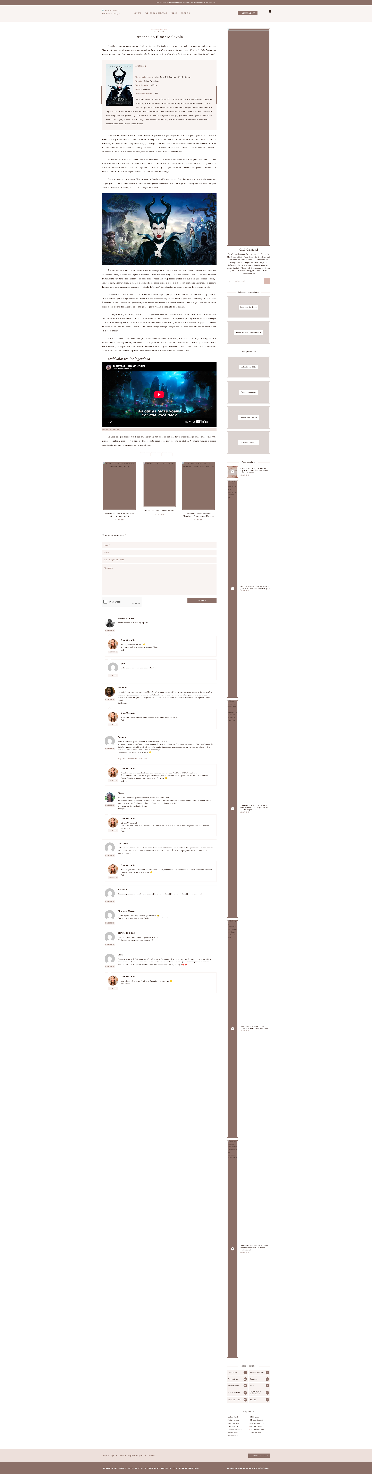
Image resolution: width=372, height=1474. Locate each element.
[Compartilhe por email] (170, 454)
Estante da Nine (233, 1423)
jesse (123, 663)
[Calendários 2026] (248, 367)
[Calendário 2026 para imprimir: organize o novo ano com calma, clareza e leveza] (248, 472)
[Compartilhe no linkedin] (153, 454)
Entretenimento (159, 29)
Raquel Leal (123, 688)
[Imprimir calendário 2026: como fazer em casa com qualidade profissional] (248, 1249)
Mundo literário (234, 1393)
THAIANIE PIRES (126, 933)
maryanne (122, 889)
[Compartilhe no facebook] (142, 454)
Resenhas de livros (235, 1400)
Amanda (122, 737)
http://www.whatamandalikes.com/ (132, 758)
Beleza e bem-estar (257, 1373)
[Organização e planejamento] (248, 332)
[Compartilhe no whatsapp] (164, 454)
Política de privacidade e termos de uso (155, 1468)
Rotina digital (233, 1379)
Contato (185, 13)
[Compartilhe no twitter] (148, 454)
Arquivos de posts (136, 1455)
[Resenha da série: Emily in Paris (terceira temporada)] (119, 486)
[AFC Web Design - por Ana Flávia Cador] (261, 1468)
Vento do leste (255, 1432)
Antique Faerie (233, 1417)
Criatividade (232, 1373)
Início (137, 13)
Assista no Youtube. (110, 430)
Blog (105, 1455)
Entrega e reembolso (188, 1468)
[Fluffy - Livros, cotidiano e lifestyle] (111, 13)
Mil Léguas (254, 1417)
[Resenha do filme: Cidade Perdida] (159, 484)
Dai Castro (123, 843)
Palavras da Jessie (256, 1426)
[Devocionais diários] (248, 417)
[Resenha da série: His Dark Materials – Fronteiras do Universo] (198, 486)
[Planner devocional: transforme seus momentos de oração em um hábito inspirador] (248, 809)
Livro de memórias (235, 1429)
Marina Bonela (233, 1436)
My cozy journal (256, 1420)
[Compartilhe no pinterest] (159, 454)
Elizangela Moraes (126, 911)
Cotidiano (253, 1379)
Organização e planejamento (255, 1392)
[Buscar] (267, 281)
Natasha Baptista (126, 618)
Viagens (253, 1400)
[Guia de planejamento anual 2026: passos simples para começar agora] (248, 589)
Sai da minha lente (257, 1429)
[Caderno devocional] (248, 442)
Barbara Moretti (233, 1420)
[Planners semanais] (248, 392)
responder (110, 630)
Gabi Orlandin (128, 640)
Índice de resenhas (156, 13)
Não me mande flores (258, 1423)
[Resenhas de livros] (248, 307)
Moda (252, 1386)
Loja (113, 1455)
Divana (121, 793)
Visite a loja (248, 13)
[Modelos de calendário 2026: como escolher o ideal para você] (248, 1029)
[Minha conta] (262, 13)
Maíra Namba (233, 1432)
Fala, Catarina (233, 1426)
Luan (120, 955)
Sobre (174, 13)
